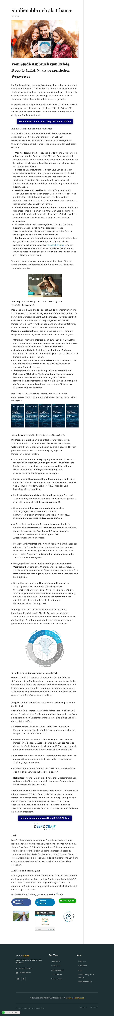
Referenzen (82, 966)
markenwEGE (56, 966)
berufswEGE (55, 961)
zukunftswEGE (56, 974)
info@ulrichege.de (26, 968)
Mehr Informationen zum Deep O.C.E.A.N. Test (44, 818)
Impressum (83, 1007)
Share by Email (68, 901)
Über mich (82, 961)
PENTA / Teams (56, 979)
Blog (80, 970)
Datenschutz (94, 1007)
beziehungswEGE (57, 970)
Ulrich (16, 16)
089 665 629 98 (25, 972)
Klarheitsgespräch (85, 982)
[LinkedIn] (18, 979)
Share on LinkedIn (42, 902)
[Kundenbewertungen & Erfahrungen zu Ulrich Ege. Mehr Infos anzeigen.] (45, 929)
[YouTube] (23, 979)
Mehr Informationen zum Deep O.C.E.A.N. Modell (45, 121)
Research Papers (55, 245)
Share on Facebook (19, 902)
